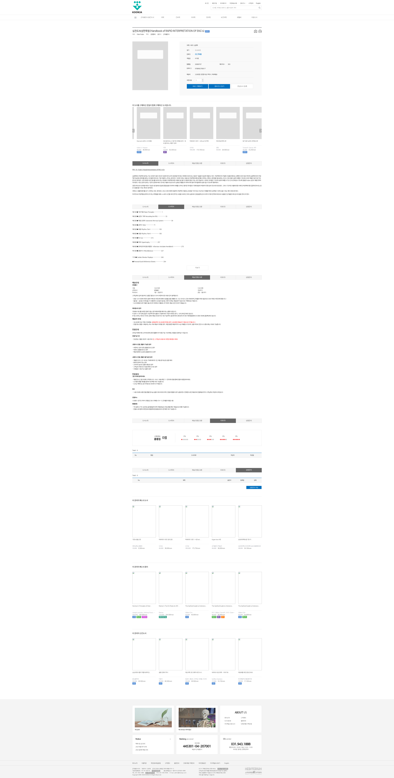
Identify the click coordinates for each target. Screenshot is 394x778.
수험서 (239, 17)
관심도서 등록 (242, 86)
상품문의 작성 (254, 487)
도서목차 (171, 163)
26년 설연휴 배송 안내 (142, 750)
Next (260, 131)
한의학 (208, 17)
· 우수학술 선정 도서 (229, 724)
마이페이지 (223, 3)
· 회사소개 (227, 718)
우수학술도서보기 (215, 763)
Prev (133, 131)
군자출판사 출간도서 (147, 17)
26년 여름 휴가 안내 (141, 747)
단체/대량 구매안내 (188, 763)
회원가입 (214, 3)
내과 (191, 45)
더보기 (197, 268)
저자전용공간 (202, 763)
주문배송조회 (233, 3)
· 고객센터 (243, 718)
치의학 (193, 17)
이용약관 (144, 763)
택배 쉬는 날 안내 (140, 744)
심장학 (196, 45)
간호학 (178, 17)
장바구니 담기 (219, 86)
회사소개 (134, 763)
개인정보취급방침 (156, 763)
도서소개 (145, 163)
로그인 (207, 3)
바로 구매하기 (197, 86)
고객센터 (251, 3)
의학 (162, 17)
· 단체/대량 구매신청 (246, 724)
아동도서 (254, 17)
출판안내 (176, 763)
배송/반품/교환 (197, 163)
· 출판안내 (243, 721)
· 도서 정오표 (227, 721)
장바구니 (242, 3)
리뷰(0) (223, 163)
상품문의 (249, 163)
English (258, 3)
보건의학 (224, 17)
